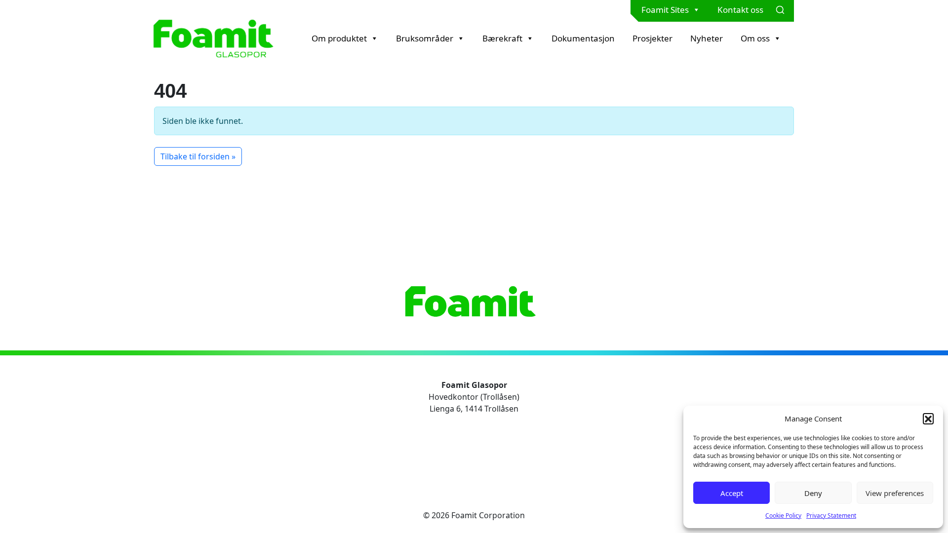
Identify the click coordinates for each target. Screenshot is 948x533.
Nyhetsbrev (470, 460)
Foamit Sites (665, 9)
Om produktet (339, 38)
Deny (813, 493)
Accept (731, 493)
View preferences (895, 493)
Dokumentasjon (583, 38)
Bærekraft (502, 38)
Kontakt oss (740, 9)
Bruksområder (424, 38)
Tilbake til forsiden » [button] (198, 156)
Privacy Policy (474, 436)
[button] (928, 418)
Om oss (755, 38)
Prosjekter (652, 38)
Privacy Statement (831, 515)
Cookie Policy (783, 515)
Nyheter (706, 38)
